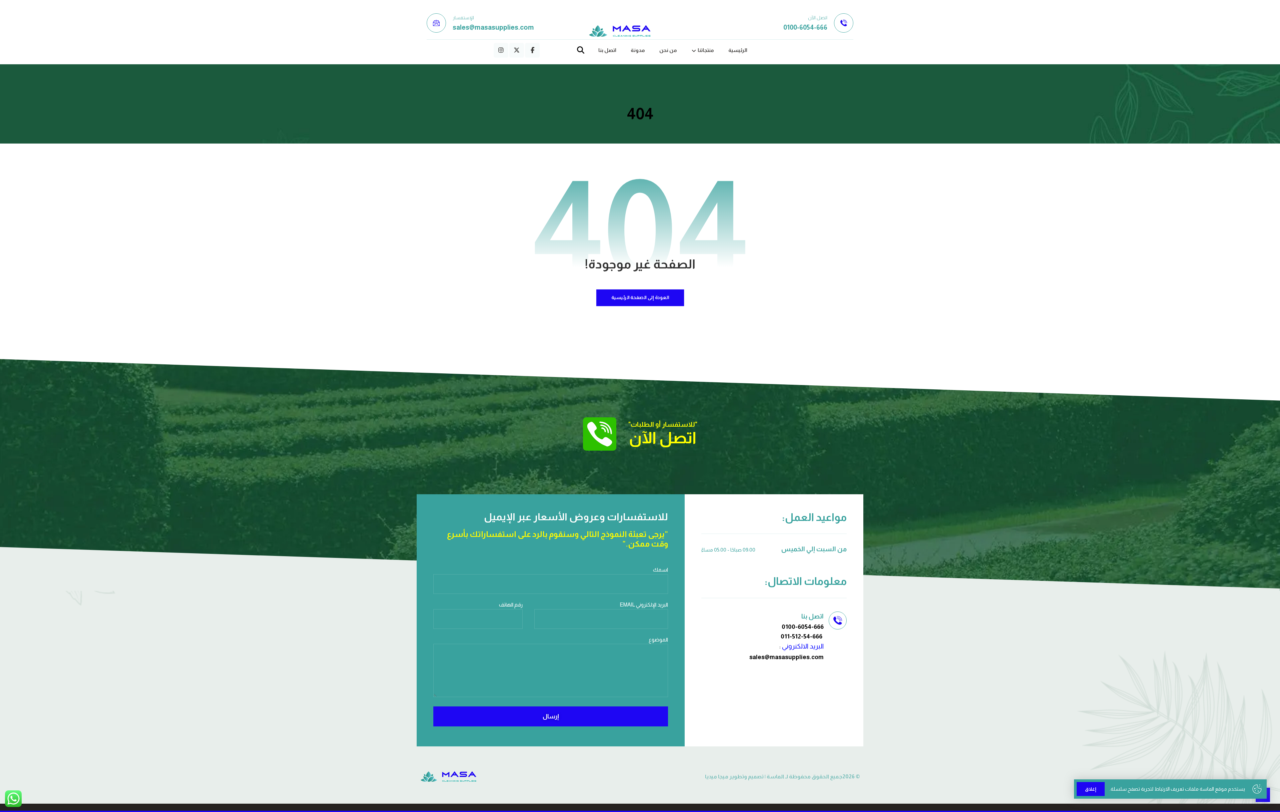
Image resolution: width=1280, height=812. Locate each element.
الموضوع (658, 639)
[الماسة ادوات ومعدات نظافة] (620, 31)
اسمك (660, 570)
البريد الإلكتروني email (644, 605)
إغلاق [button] (1090, 789)
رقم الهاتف (511, 605)
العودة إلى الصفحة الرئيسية (640, 297)
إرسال (551, 716)
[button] (532, 50)
